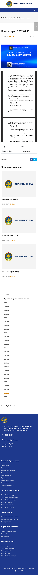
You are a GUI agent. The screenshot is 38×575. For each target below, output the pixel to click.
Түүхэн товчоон (5, 468)
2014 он (6, 348)
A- (36, 23)
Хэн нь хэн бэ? (5, 473)
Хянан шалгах (5, 483)
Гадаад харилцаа (6, 522)
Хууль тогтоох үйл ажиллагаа (10, 517)
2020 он (6, 325)
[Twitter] (18, 571)
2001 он (6, 397)
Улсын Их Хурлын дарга (8, 495)
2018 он (6, 333)
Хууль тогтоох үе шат (7, 480)
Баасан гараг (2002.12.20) (10, 272)
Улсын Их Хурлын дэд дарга (9, 497)
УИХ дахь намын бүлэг (7, 485)
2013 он (6, 351)
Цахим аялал (5, 536)
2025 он (6, 306)
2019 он (6, 329)
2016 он (6, 340)
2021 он (6, 318)
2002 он (11, 36)
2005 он (6, 382)
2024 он (6, 310)
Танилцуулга (5, 465)
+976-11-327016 (8, 436)
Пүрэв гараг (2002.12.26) (10, 235)
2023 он (6, 314)
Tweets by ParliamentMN (9, 406)
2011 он (6, 359)
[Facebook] (15, 571)
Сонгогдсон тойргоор (7, 507)
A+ (36, 29)
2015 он (6, 344)
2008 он (6, 370)
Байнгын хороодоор (7, 502)
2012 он (6, 355)
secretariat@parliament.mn (11, 440)
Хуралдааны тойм (6, 551)
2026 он (6, 303)
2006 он (6, 378)
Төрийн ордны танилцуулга (9, 531)
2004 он (6, 385)
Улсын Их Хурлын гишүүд (8, 500)
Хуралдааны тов (6, 475)
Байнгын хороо (5, 553)
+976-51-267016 (8, 434)
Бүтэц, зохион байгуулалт (8, 470)
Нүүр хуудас (4, 17)
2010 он (6, 363)
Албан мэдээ (5, 546)
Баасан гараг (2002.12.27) (10, 199)
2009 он (6, 366)
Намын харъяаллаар (7, 505)
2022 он (6, 321)
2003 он (6, 389)
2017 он (6, 336)
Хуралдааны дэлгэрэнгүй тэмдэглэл (16, 299)
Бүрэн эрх (4, 478)
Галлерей (4, 534)
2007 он (6, 374)
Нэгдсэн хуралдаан (16, 17)
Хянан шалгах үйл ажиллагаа (9, 519)
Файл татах (26, 151)
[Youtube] (22, 571)
